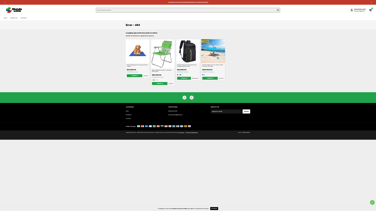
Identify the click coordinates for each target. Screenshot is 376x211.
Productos (13, 18)
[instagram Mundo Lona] (184, 98)
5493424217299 (172, 111)
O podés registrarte (359, 11)
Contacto (24, 18)
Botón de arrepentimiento (192, 132)
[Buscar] (277, 10)
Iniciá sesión (362, 9)
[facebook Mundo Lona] (192, 98)
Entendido (214, 208)
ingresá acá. (181, 132)
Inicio (5, 18)
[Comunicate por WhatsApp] (372, 202)
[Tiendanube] (244, 133)
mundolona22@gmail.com (175, 115)
